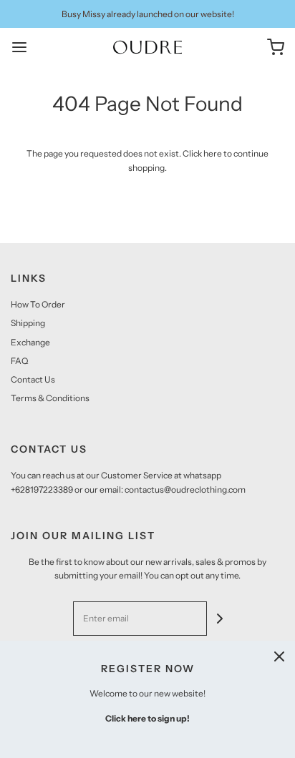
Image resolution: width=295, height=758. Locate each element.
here (212, 153)
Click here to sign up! (147, 718)
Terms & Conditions (50, 398)
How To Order (38, 304)
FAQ (19, 360)
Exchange (30, 342)
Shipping (28, 323)
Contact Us (33, 379)
